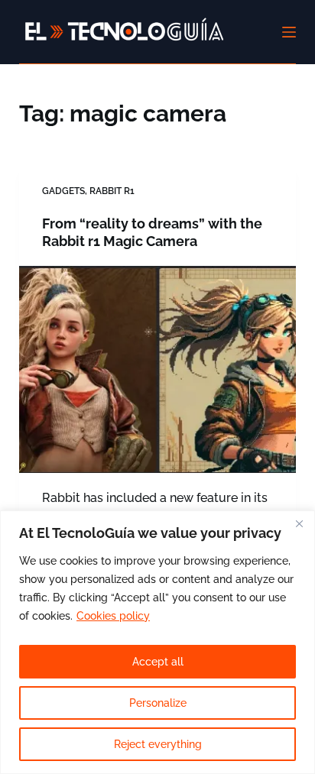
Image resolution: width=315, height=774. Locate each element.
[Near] (299, 523)
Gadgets (63, 191)
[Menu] (289, 32)
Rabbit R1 (112, 191)
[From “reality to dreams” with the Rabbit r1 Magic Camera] (158, 370)
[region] (157, 642)
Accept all (157, 662)
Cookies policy (113, 616)
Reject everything (158, 744)
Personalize (158, 703)
